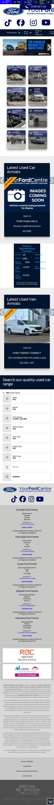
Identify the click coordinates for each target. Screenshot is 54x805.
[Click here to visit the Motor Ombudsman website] (27, 671)
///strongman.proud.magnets (27, 632)
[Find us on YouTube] (46, 23)
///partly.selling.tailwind (27, 605)
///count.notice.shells (27, 524)
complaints (27, 766)
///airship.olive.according (27, 578)
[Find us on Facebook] (21, 23)
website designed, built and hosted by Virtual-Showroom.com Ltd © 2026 (27, 800)
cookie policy (27, 776)
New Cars (26, 32)
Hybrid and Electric (39, 32)
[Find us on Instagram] (33, 23)
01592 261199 (27, 554)
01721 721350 (27, 636)
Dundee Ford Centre (42, 2)
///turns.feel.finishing (27, 551)
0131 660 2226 (27, 609)
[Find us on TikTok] (8, 23)
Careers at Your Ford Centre (30, 2)
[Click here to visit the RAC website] (27, 655)
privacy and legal (27, 761)
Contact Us (38, 7)
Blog (18, 2)
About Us (8, 1)
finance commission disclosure (27, 771)
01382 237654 (27, 527)
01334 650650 (27, 581)
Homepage (12, 33)
